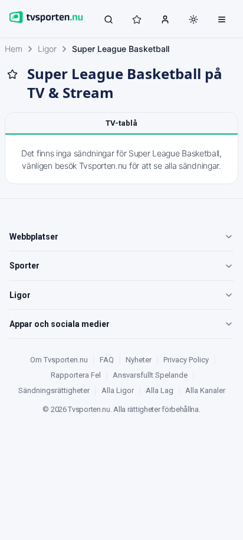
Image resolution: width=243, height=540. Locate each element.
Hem (13, 49)
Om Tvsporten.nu (59, 359)
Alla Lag (159, 390)
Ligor (47, 49)
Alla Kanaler (205, 390)
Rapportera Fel (76, 375)
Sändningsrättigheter (54, 390)
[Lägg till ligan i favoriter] (12, 74)
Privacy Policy (186, 359)
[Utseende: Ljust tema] (193, 19)
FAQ (107, 359)
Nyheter (139, 359)
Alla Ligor (117, 390)
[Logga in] (165, 19)
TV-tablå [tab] (121, 123)
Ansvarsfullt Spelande (150, 375)
